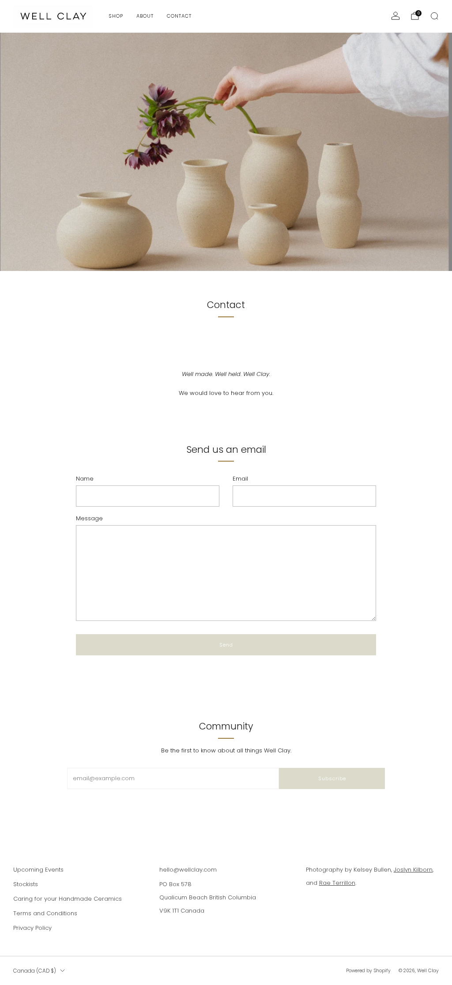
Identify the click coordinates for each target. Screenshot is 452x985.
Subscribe (332, 778)
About (145, 15)
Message (89, 518)
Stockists (25, 884)
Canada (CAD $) (34, 970)
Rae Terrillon (337, 883)
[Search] (434, 15)
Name (85, 478)
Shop (116, 15)
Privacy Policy (32, 928)
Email (240, 478)
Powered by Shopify (368, 970)
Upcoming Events (38, 869)
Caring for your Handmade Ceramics (67, 899)
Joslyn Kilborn (413, 869)
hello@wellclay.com (188, 869)
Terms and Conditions (45, 913)
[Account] (395, 15)
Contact (179, 15)
